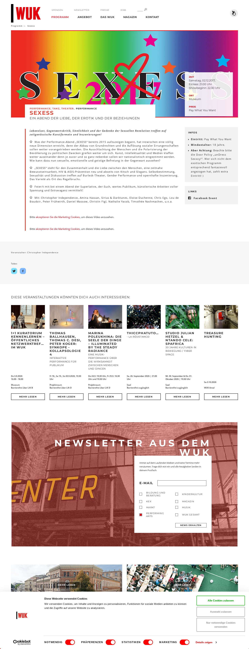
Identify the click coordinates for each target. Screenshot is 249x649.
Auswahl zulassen (221, 611)
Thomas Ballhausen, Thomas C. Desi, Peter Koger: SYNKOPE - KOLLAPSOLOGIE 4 (65, 343)
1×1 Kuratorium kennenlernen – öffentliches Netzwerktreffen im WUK (30, 340)
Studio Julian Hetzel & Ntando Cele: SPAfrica (179, 338)
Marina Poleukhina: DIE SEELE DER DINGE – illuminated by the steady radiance (105, 342)
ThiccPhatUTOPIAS (146, 333)
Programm (60, 17)
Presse (104, 10)
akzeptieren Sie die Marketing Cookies (58, 217)
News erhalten (191, 525)
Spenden (57, 10)
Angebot (85, 17)
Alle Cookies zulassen (221, 600)
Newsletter (81, 10)
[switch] (110, 642)
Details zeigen (204, 642)
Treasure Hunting (213, 335)
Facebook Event (205, 198)
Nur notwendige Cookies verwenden (220, 624)
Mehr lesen (28, 396)
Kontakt (152, 17)
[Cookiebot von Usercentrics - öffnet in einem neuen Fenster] (22, 642)
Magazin (130, 17)
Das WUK (107, 17)
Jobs (123, 10)
